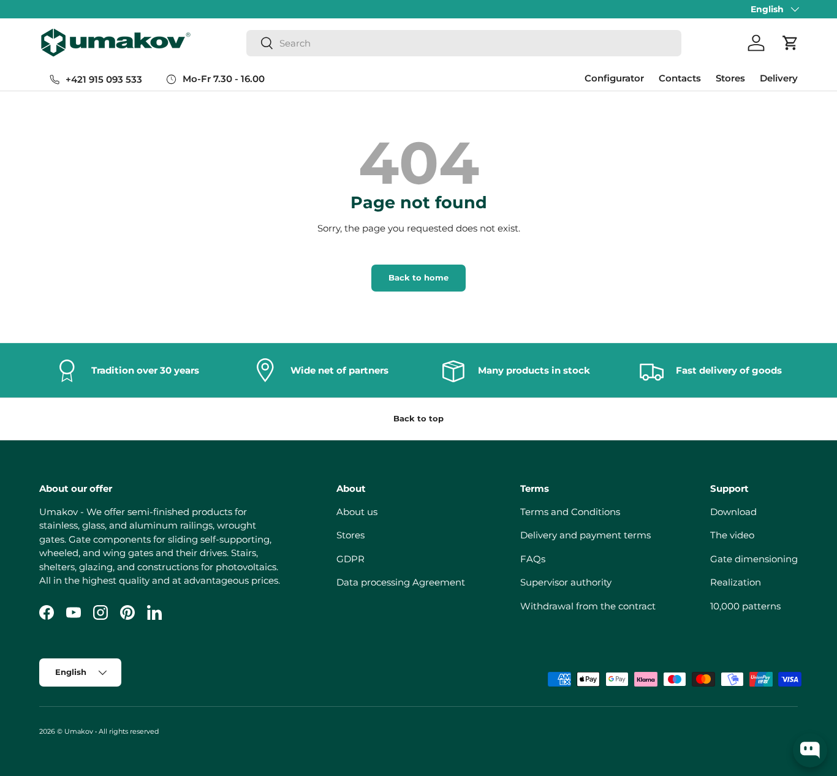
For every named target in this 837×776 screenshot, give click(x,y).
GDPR (350, 559)
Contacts (680, 78)
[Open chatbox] (810, 750)
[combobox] (464, 43)
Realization (735, 582)
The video (732, 535)
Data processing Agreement (400, 582)
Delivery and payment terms (585, 535)
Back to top (418, 418)
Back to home (418, 277)
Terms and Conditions (570, 512)
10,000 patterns (745, 606)
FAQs (532, 559)
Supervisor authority (566, 582)
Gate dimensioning (754, 559)
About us (356, 512)
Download (733, 512)
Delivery (779, 78)
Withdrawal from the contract (588, 606)
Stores (730, 78)
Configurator (614, 78)
